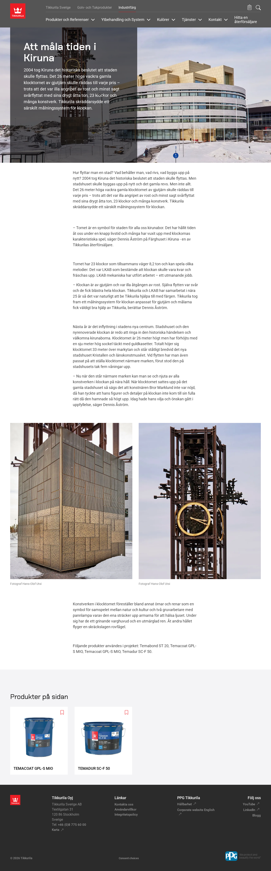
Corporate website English (195, 810)
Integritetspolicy (126, 814)
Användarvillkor (125, 809)
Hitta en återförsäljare (245, 19)
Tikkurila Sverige (58, 7)
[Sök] (258, 7)
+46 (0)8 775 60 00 (72, 825)
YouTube (249, 804)
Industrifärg (127, 7)
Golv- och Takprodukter (94, 7)
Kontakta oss (124, 804)
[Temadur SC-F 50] (105, 741)
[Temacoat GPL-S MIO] (40, 741)
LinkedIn (249, 810)
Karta (55, 830)
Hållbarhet (184, 804)
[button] (249, 7)
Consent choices (129, 858)
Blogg (256, 815)
